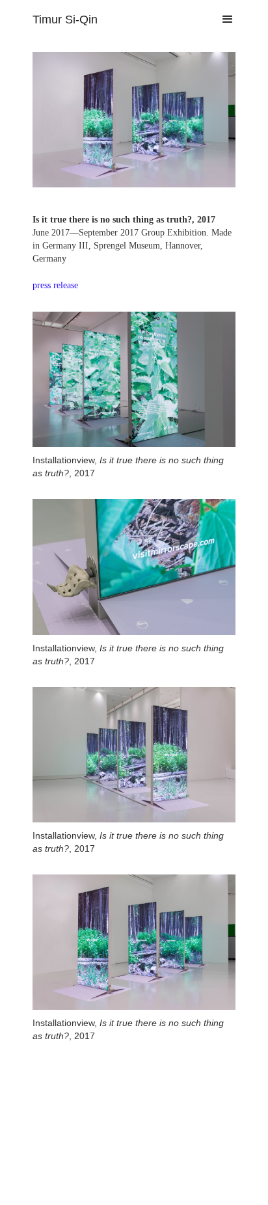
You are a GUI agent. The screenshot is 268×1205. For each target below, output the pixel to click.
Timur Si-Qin (65, 19)
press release (55, 285)
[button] (221, 19)
